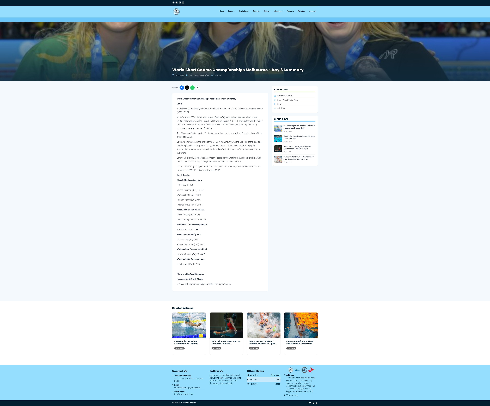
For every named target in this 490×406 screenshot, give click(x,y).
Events (256, 11)
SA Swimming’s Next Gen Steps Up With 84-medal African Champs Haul (299, 127)
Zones (230, 11)
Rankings (301, 11)
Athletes (290, 11)
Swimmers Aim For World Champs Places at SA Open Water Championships (299, 158)
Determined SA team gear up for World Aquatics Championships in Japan (297, 147)
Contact (312, 11)
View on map (292, 395)
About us (277, 11)
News (266, 11)
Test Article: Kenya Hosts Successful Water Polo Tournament (299, 137)
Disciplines (243, 11)
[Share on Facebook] (182, 87)
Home (221, 11)
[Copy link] (198, 87)
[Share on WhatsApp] (192, 87)
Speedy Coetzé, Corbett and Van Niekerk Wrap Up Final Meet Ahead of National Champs (300, 342)
